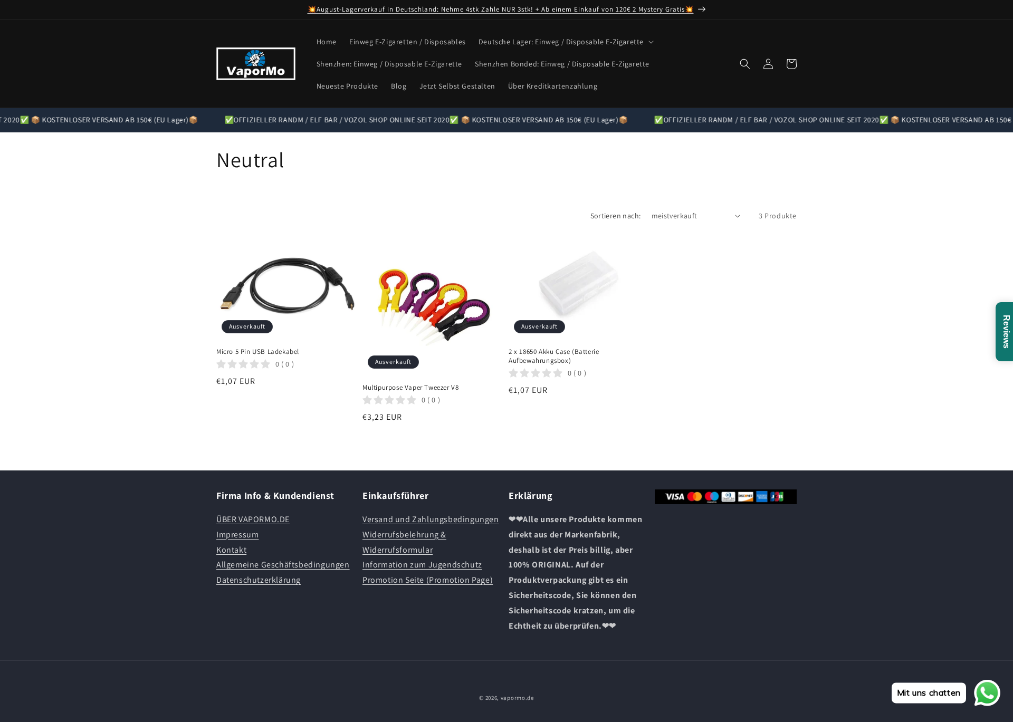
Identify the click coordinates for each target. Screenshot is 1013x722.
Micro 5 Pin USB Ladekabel (257, 352)
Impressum (237, 534)
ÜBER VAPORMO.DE (253, 519)
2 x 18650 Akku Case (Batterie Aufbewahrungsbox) (554, 356)
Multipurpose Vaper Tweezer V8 (410, 387)
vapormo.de (517, 697)
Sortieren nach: (615, 215)
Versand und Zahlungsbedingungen (430, 519)
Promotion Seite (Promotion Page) (427, 579)
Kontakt (231, 549)
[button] (565, 42)
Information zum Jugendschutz (422, 565)
